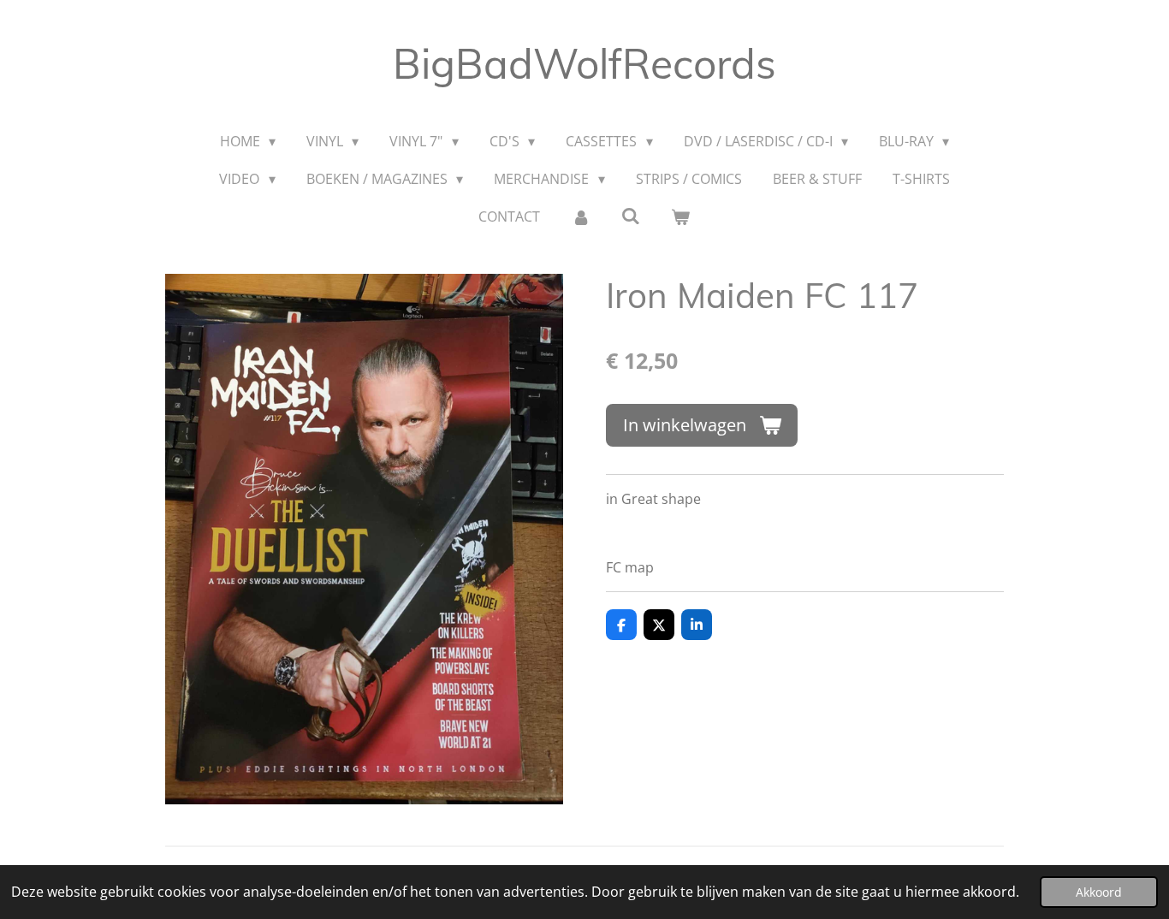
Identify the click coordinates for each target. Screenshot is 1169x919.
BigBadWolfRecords (584, 63)
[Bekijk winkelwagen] (680, 216)
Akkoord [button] (1099, 892)
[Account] (580, 216)
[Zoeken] (630, 215)
